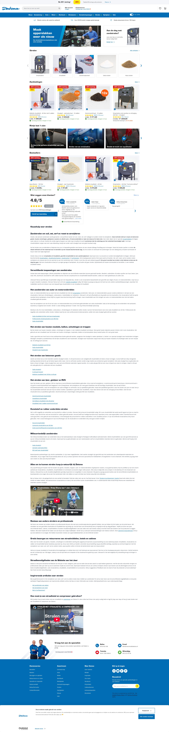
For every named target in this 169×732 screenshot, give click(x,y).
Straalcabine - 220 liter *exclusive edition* (125, 184)
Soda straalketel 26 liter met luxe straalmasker (46, 316)
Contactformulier (35, 690)
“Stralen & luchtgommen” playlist (109, 478)
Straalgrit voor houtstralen (40, 350)
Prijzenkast (88, 684)
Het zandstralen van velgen (40, 585)
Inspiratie (87, 675)
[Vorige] (28, 66)
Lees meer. (78, 218)
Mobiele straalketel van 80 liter (41, 345)
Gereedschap (38, 15)
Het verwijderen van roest (40, 588)
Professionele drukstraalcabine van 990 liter (45, 319)
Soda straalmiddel (37, 321)
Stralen (97, 15)
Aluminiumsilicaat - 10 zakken (94, 113)
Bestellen (32, 669)
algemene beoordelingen (125, 531)
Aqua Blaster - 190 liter (36, 184)
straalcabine (76, 293)
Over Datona (88, 669)
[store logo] (11, 8)
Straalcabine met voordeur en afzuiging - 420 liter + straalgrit (125, 114)
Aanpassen (145, 710)
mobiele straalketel (71, 282)
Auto (46, 15)
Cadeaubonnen (89, 687)
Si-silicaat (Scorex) (37, 372)
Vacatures (87, 681)
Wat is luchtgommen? (38, 590)
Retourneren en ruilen (36, 678)
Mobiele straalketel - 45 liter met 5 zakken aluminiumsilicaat (42, 114)
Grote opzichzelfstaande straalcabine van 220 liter (47, 428)
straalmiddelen (127, 239)
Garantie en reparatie (36, 681)
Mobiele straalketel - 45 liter (93, 184)
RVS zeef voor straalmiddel (40, 450)
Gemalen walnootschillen (39, 448)
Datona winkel (34, 684)
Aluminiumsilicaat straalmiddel (41, 396)
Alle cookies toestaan (146, 716)
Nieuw (30, 15)
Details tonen (39, 728)
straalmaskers (44, 258)
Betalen (32, 672)
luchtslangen (75, 258)
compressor (66, 599)
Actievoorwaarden (90, 690)
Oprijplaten (60, 690)
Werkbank (62, 15)
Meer (136, 82)
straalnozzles (65, 258)
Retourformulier (34, 687)
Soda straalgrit (36, 369)
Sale (114, 15)
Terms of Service (132, 695)
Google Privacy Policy (118, 695)
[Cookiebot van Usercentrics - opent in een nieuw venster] (23, 728)
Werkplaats (72, 15)
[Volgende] (141, 66)
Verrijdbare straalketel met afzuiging (43, 401)
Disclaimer (88, 693)
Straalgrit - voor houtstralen (65, 184)
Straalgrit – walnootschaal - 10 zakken (68, 113)
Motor (54, 15)
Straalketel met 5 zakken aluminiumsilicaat (45, 403)
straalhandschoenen (55, 258)
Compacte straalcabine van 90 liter (42, 425)
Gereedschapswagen (85, 15)
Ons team (87, 678)
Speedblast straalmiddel (39, 398)
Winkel (87, 672)
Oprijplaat (106, 15)
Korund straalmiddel (38, 423)
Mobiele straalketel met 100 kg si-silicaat (44, 374)
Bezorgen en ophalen (36, 675)
